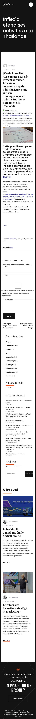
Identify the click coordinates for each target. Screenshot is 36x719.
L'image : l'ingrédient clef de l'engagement (10, 326)
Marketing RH (11, 361)
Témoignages (11, 368)
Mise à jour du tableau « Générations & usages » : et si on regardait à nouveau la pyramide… (19, 447)
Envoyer (9, 316)
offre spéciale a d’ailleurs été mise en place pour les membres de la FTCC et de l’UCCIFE (18, 196)
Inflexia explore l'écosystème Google (26, 326)
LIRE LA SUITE (6, 562)
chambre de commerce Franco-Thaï (16, 116)
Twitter (7, 177)
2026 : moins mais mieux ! (14, 421)
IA (6, 353)
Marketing (10, 357)
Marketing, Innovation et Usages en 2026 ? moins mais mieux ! (19, 426)
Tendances (10, 372)
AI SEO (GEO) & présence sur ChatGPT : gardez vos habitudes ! (19, 440)
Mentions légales (25, 711)
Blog (11, 248)
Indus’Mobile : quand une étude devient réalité (13, 532)
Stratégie (9, 364)
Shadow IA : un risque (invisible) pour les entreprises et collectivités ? (19, 433)
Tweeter (8, 388)
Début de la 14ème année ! (15, 454)
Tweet (5, 225)
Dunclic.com (12, 239)
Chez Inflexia (11, 346)
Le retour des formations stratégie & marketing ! (15, 608)
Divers (8, 349)
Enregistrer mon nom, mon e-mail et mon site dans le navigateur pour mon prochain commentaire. (17, 293)
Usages (9, 376)
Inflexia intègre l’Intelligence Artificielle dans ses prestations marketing (18, 415)
